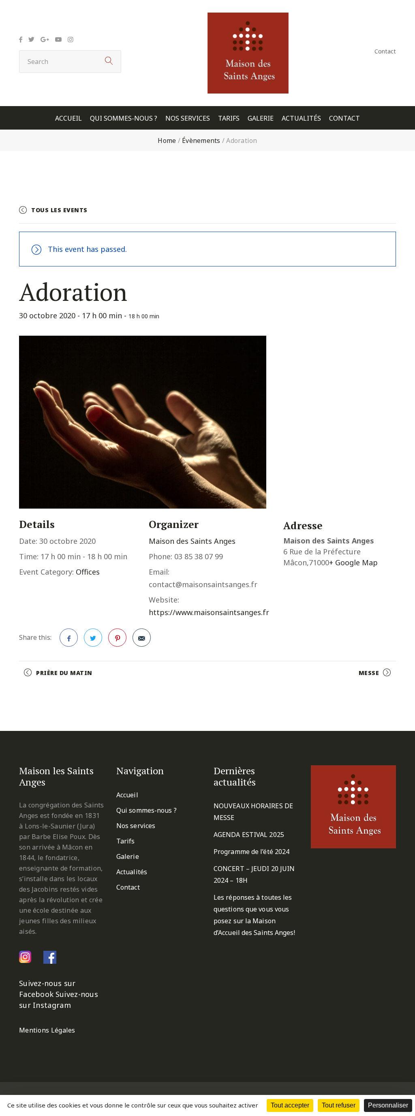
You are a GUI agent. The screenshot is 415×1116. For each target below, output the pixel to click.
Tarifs (229, 118)
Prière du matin (64, 673)
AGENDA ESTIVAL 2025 (249, 834)
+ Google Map (353, 562)
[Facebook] (20, 39)
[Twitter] (31, 39)
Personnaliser (388, 1105)
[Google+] (45, 39)
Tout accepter (290, 1105)
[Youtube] (58, 39)
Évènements (201, 140)
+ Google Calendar (307, 214)
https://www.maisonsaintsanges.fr (209, 612)
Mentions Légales (47, 1030)
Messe (369, 673)
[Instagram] (70, 39)
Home (167, 140)
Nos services (187, 118)
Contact (385, 51)
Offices (88, 572)
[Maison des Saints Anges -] (248, 18)
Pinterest (117, 637)
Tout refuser (338, 1105)
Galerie (261, 118)
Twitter (93, 637)
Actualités (301, 118)
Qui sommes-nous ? (123, 118)
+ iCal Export (372, 214)
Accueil (68, 118)
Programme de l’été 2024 (251, 851)
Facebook (69, 637)
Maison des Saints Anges (192, 541)
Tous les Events (59, 210)
